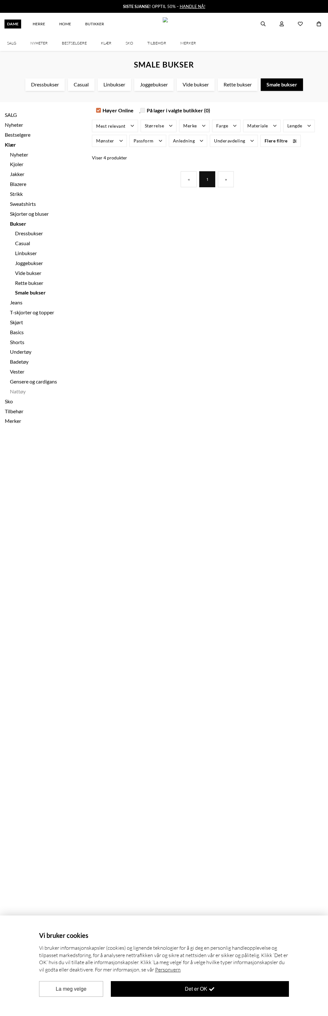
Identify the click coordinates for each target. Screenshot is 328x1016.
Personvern (168, 969)
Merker (13, 421)
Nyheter (19, 154)
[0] (319, 24)
